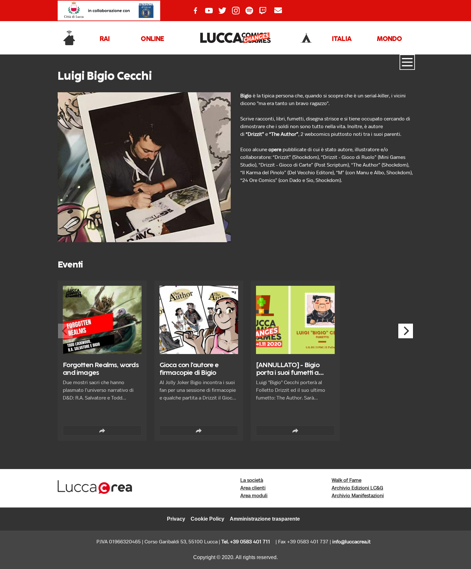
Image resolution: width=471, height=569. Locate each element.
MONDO (389, 39)
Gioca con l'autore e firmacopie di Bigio (189, 369)
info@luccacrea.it (351, 542)
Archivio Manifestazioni (358, 495)
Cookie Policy (207, 519)
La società (251, 480)
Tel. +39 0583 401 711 (245, 542)
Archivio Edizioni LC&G (357, 488)
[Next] (405, 331)
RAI (105, 39)
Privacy (176, 519)
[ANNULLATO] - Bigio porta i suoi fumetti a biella (287, 373)
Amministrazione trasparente (265, 519)
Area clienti (253, 488)
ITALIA (341, 39)
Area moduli (254, 495)
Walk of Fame (346, 480)
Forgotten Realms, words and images (101, 369)
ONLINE (152, 39)
